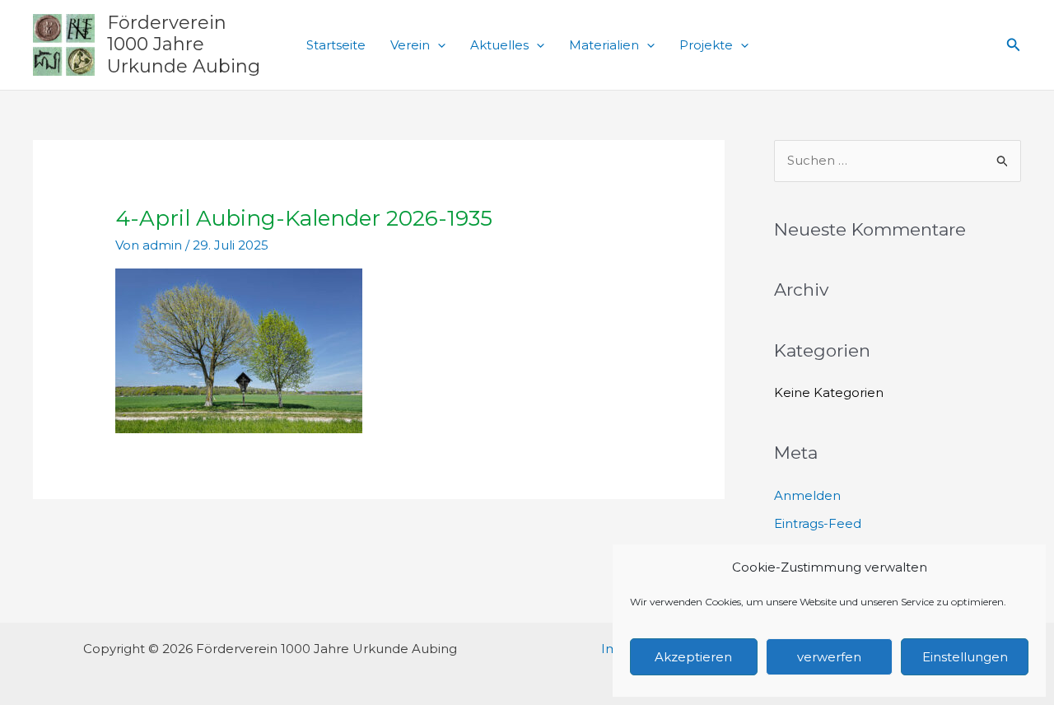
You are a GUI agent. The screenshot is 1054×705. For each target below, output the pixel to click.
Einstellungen (965, 657)
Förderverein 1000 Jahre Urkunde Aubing (183, 44)
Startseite (336, 45)
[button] (437, 45)
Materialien (604, 45)
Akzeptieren (693, 657)
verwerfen (829, 657)
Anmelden (807, 495)
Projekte (706, 45)
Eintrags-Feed (817, 523)
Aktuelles (499, 45)
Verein (410, 45)
